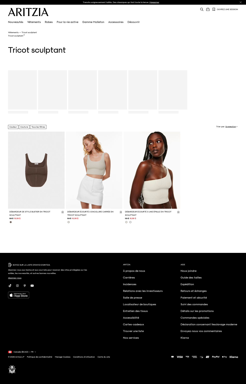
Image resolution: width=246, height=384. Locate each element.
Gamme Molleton (93, 22)
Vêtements (34, 22)
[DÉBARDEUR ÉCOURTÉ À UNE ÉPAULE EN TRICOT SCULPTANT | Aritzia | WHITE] (130, 222)
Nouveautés (15, 22)
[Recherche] (202, 9)
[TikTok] (10, 286)
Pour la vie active (67, 22)
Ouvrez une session (227, 9)
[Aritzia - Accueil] (28, 12)
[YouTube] (32, 286)
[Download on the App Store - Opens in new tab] (48, 295)
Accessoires (116, 22)
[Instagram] (17, 286)
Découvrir (134, 22)
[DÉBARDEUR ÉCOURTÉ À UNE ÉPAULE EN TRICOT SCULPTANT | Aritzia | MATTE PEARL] (126, 222)
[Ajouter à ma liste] (62, 212)
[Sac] (208, 9)
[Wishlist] (214, 9)
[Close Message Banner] (240, 2)
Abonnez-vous (14, 278)
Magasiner (154, 2)
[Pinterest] (25, 286)
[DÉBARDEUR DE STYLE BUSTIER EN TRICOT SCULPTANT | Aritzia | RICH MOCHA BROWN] (11, 222)
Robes (49, 22)
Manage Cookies (62, 357)
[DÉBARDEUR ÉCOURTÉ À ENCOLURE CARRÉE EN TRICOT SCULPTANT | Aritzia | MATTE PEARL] (69, 222)
